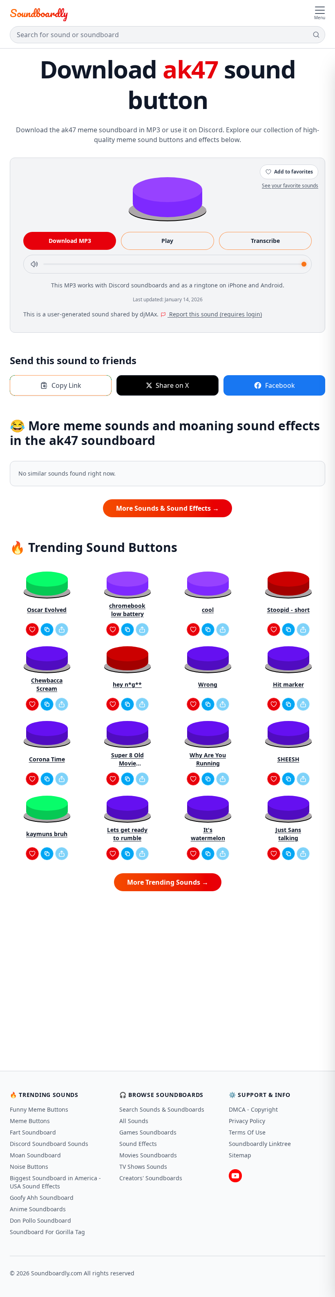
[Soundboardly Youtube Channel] (235, 1175)
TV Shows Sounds (143, 1166)
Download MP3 (70, 241)
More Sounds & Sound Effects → (167, 508)
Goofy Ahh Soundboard (42, 1197)
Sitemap (240, 1155)
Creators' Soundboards (150, 1178)
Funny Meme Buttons (39, 1109)
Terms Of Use (247, 1132)
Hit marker (288, 684)
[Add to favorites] (32, 629)
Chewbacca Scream (47, 684)
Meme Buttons (30, 1121)
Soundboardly (39, 13)
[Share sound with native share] (61, 629)
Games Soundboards (147, 1132)
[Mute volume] (34, 264)
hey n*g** (127, 684)
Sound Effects (138, 1144)
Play (167, 241)
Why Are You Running (208, 759)
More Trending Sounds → (167, 882)
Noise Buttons (29, 1166)
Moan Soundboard (35, 1155)
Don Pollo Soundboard (40, 1220)
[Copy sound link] (47, 629)
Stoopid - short (288, 610)
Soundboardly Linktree (260, 1144)
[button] (167, 196)
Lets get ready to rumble (127, 834)
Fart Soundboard (33, 1132)
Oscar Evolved (47, 610)
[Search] (316, 34)
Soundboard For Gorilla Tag (47, 1232)
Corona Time (47, 759)
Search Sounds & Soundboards (161, 1109)
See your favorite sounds (290, 185)
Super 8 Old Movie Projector (127, 759)
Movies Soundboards (148, 1155)
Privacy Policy (247, 1121)
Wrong (207, 684)
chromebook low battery (127, 610)
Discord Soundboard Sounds (49, 1144)
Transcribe (265, 241)
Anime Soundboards (38, 1209)
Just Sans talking (288, 834)
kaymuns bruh (46, 834)
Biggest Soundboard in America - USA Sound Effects (55, 1182)
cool (208, 610)
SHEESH (288, 759)
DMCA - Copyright (253, 1109)
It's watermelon (208, 834)
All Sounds (133, 1121)
